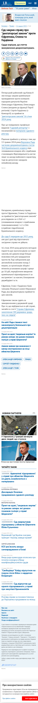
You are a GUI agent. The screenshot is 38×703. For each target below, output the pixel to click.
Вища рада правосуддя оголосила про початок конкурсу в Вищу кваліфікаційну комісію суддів (18, 560)
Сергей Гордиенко (11, 364)
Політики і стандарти (9, 618)
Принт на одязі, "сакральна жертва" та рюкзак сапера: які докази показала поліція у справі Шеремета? (18, 337)
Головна (4, 26)
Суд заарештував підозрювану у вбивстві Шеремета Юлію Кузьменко (18, 524)
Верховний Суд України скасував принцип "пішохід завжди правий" (16, 536)
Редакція (4, 615)
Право (11, 26)
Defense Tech (7, 8)
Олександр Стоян (11, 368)
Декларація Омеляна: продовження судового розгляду (17, 493)
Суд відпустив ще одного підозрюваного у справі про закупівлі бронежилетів (16, 586)
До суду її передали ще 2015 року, (17, 236)
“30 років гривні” (22, 8)
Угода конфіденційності (10, 620)
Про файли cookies (8, 698)
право (28, 359)
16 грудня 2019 (21, 26)
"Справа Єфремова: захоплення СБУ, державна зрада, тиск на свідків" (17, 312)
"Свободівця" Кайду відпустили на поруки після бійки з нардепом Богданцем (18, 573)
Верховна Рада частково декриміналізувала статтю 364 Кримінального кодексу (18, 145)
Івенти (3, 613)
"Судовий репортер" (19, 127)
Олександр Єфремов (12, 359)
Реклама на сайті (7, 610)
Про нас (4, 608)
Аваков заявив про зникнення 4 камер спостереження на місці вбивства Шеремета (16, 349)
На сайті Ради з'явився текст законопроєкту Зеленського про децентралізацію (16, 325)
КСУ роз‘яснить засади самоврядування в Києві (13, 548)
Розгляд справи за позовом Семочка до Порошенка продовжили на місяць (18, 598)
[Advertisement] (19, 188)
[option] (19, 17)
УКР (30, 3)
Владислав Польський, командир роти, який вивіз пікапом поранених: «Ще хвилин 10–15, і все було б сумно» (24, 21)
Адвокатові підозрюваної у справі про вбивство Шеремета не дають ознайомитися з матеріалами (18, 477)
